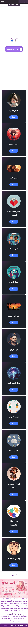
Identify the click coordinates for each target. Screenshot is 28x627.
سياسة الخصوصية (22, 625)
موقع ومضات (13, 625)
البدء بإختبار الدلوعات (12, 49)
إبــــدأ (13, 117)
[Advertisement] (14, 21)
